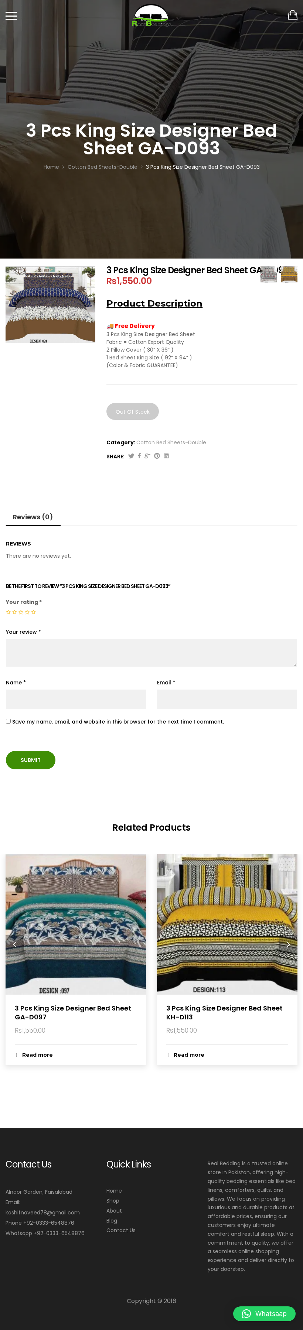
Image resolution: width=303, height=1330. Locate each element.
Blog (111, 1220)
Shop (112, 1200)
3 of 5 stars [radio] (20, 612)
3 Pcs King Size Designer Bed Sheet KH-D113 (224, 1013)
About (114, 1210)
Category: (120, 442)
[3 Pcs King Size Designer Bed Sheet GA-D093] (139, 456)
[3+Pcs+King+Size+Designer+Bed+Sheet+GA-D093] (131, 456)
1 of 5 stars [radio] (8, 612)
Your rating (24, 602)
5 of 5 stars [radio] (33, 612)
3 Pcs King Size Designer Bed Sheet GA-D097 (73, 1013)
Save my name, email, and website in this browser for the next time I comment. (118, 721)
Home (114, 1190)
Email (166, 682)
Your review (23, 632)
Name (16, 682)
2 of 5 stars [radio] (14, 612)
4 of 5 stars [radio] (27, 612)
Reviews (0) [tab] (33, 517)
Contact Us (121, 1230)
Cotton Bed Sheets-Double (171, 442)
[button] (264, 1313)
